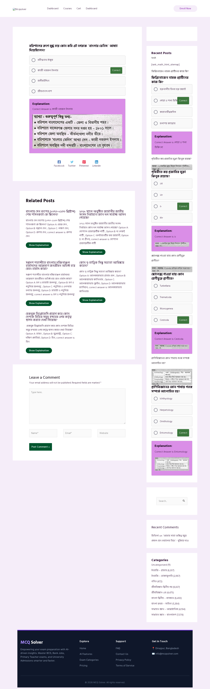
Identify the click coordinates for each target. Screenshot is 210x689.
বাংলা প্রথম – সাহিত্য (161, 604)
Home (83, 648)
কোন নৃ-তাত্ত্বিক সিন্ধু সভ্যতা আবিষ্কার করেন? (101, 264)
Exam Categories (89, 659)
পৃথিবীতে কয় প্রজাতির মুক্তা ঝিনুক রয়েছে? (171, 159)
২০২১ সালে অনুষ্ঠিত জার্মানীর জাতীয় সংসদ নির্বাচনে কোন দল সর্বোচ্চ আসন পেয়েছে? (102, 214)
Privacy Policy (123, 659)
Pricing (83, 665)
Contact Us (122, 653)
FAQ (118, 648)
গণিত (154, 581)
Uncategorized (159, 565)
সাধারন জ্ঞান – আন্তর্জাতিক (164, 609)
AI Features (86, 653)
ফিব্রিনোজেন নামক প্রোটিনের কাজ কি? (170, 71)
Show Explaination (39, 245)
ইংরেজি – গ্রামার (159, 570)
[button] (185, 8)
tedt (153, 58)
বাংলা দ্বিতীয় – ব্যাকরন (162, 598)
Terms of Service (125, 665)
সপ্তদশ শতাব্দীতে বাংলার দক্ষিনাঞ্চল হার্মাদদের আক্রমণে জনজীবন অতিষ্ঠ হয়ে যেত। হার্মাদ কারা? (50, 265)
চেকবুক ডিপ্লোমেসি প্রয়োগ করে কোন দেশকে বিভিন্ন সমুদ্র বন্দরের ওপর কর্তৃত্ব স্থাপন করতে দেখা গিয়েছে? (49, 316)
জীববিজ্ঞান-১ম (158, 593)
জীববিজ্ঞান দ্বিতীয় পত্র (161, 587)
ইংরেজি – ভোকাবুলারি (162, 576)
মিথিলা (155, 536)
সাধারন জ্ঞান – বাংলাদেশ (163, 615)
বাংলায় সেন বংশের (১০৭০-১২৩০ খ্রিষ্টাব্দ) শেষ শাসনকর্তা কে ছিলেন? (50, 213)
